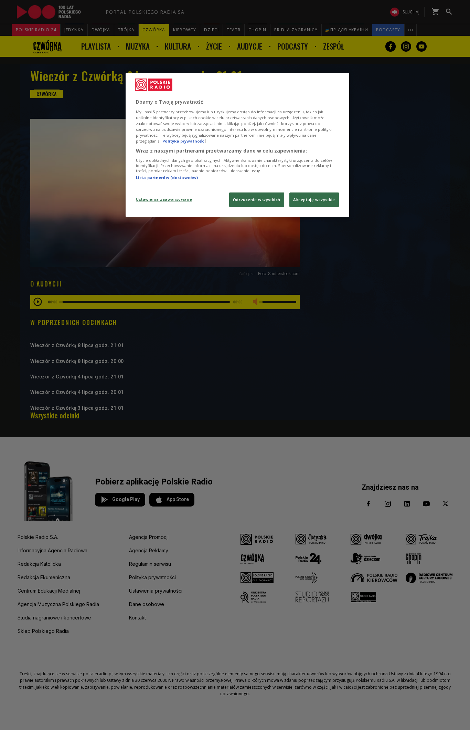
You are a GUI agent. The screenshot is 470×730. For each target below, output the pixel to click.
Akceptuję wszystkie (314, 199)
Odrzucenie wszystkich (256, 199)
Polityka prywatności (184, 141)
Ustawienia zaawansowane (164, 199)
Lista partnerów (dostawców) (167, 177)
